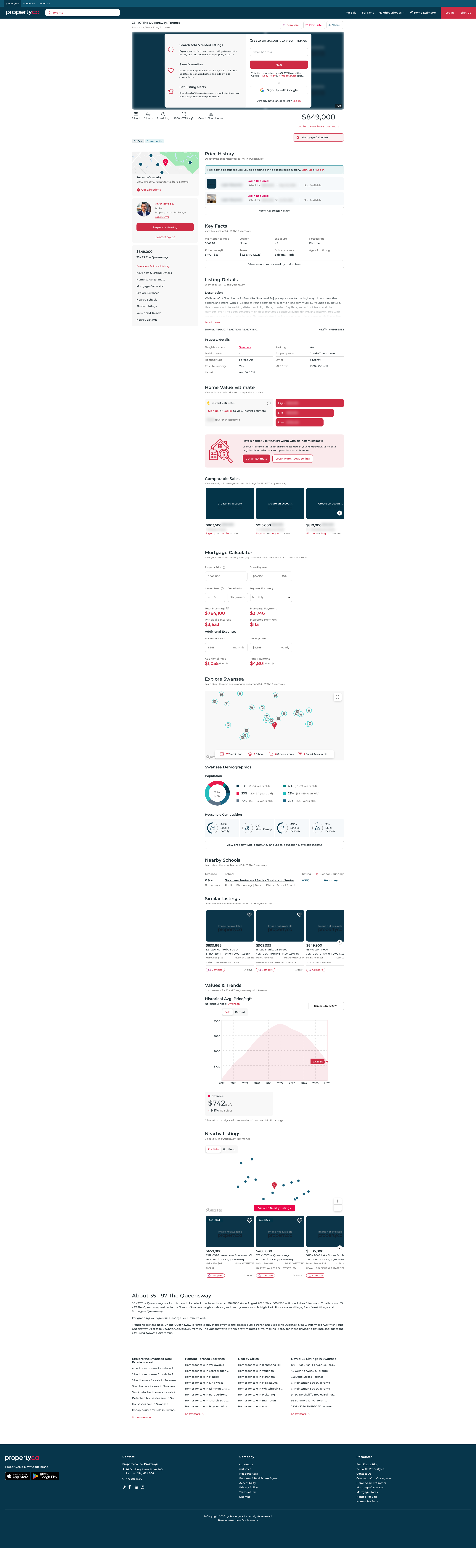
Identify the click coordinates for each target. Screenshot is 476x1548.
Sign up (307, 169)
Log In (450, 12)
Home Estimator (425, 12)
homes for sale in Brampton (257, 1400)
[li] (137, 1487)
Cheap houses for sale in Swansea (154, 1410)
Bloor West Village (315, 1307)
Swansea (138, 27)
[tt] (125, 1487)
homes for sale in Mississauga (258, 1382)
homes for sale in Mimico (202, 1376)
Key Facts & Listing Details (154, 273)
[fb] (131, 1487)
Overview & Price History (153, 266)
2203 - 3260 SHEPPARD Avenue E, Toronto (319, 1406)
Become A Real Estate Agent (258, 1478)
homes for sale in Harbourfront (206, 1394)
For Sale (351, 12)
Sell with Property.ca (370, 1469)
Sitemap (245, 1496)
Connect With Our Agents (374, 1478)
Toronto (165, 27)
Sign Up (466, 12)
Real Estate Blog (367, 1464)
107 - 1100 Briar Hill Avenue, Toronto (314, 1365)
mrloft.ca (44, 3)
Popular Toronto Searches (205, 1359)
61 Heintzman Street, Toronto (310, 1382)
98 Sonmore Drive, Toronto (309, 1400)
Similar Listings (146, 306)
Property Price (214, 567)
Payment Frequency (261, 588)
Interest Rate (214, 588)
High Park (267, 1307)
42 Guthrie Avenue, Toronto (309, 1370)
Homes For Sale (366, 1496)
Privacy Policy (268, 75)
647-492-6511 (162, 217)
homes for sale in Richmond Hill (259, 1365)
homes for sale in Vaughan (256, 1370)
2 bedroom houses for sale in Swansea (158, 1374)
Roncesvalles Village (288, 1307)
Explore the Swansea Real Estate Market (152, 1360)
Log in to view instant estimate (318, 126)
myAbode (33, 1467)
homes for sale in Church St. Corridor (210, 1400)
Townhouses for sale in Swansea (153, 1386)
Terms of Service (287, 75)
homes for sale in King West (204, 1382)
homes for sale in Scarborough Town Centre (215, 1370)
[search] (82, 12)
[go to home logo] (22, 1458)
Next (279, 64)
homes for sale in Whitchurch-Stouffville (265, 1388)
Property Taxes (258, 638)
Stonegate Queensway (147, 1311)
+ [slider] (338, 1016)
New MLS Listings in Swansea (313, 1359)
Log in (296, 101)
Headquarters (248, 1473)
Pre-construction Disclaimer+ (238, 1520)
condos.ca (29, 3)
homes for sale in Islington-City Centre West (215, 1388)
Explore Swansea (147, 293)
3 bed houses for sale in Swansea (154, 1380)
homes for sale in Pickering (256, 1394)
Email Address (260, 51)
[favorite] (249, 915)
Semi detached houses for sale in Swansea (160, 1392)
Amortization (235, 588)
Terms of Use (248, 1492)
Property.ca (13, 1467)
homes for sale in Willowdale (204, 1365)
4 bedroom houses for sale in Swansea (158, 1368)
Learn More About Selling (293, 458)
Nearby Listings (146, 319)
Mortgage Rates (367, 1492)
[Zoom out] (338, 1208)
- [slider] (303, 1016)
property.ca (12, 3)
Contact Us (363, 1473)
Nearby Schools (146, 299)
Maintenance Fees (215, 638)
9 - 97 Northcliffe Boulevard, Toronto (315, 1394)
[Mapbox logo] (214, 757)
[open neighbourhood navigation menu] (404, 12)
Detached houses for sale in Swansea (157, 1398)
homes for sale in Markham (256, 1376)
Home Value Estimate (150, 279)
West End (151, 27)
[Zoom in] (338, 1201)
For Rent (368, 12)
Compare (293, 25)
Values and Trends (148, 313)
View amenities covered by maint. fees (274, 264)
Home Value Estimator (371, 1483)
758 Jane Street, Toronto (307, 1376)
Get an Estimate (256, 458)
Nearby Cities (248, 1359)
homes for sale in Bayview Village (207, 1406)
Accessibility (247, 1483)
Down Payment (259, 567)
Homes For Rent (367, 1501)
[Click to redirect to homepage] (22, 12)
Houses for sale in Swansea (150, 1404)
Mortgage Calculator (150, 286)
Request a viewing (165, 227)
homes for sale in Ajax (253, 1406)
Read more (212, 322)
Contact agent (165, 237)
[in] (143, 1487)
